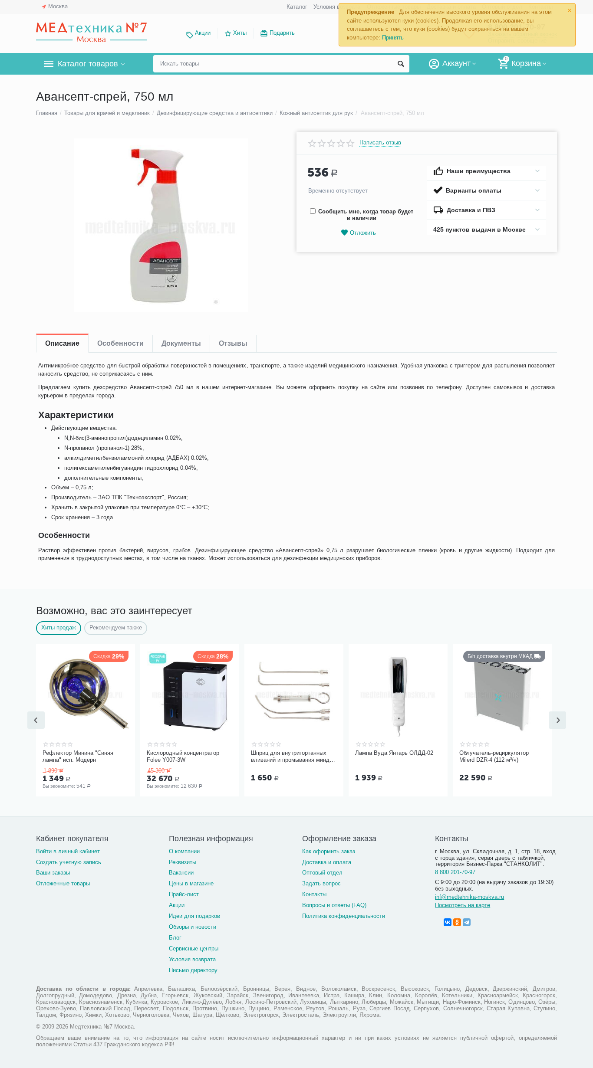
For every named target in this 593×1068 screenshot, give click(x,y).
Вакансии (181, 872)
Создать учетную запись (68, 862)
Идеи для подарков (194, 916)
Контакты (314, 894)
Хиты (240, 32)
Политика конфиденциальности (343, 916)
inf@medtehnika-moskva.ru (469, 897)
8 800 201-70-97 (455, 872)
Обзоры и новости (192, 927)
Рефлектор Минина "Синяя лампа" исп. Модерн (78, 756)
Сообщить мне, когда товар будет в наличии (365, 214)
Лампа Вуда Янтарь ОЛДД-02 (394, 753)
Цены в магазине (191, 883)
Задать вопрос (321, 883)
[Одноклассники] (457, 922)
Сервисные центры (193, 948)
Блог (175, 937)
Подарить (282, 32)
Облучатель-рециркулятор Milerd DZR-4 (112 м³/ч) (494, 756)
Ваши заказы (53, 872)
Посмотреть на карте (462, 905)
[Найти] (400, 63)
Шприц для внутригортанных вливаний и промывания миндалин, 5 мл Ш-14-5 (292, 756)
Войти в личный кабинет (68, 851)
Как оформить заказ (328, 851)
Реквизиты (182, 862)
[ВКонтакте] (447, 922)
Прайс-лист (184, 894)
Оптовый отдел (322, 872)
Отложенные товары (63, 883)
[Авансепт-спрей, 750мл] (161, 225)
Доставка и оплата (326, 862)
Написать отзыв (380, 143)
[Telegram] (467, 922)
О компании (184, 851)
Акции (203, 32)
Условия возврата (336, 6)
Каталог (297, 6)
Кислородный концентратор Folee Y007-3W (183, 756)
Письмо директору (193, 970)
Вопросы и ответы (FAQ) (334, 905)
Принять (393, 37)
